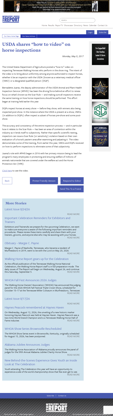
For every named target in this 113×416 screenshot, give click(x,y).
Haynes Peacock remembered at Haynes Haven (34, 307)
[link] (44, 24)
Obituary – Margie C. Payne (22, 243)
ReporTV (59, 25)
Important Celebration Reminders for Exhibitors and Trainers (37, 220)
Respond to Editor (72, 180)
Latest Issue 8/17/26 (17, 298)
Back (7, 180)
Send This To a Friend (70, 189)
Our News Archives (28, 36)
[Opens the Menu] (110, 24)
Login (90, 32)
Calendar (93, 25)
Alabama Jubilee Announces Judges (27, 344)
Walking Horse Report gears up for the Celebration (37, 259)
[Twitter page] (104, 21)
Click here (7, 170)
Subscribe (102, 32)
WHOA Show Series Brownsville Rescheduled (33, 328)
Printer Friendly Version (44, 180)
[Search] (93, 20)
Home (44, 25)
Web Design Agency (26, 414)
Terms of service (10, 414)
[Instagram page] (109, 21)
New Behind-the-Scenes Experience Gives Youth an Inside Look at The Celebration (41, 362)
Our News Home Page (11, 36)
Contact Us (62, 396)
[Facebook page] (98, 21)
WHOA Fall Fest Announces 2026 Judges (31, 280)
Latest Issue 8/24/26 (17, 209)
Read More (73, 214)
